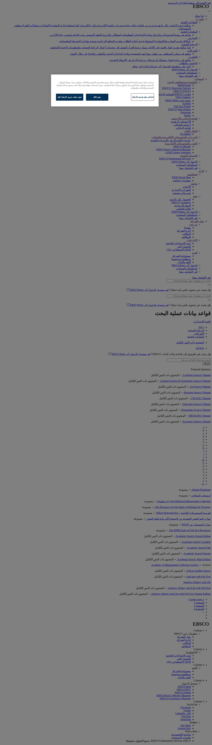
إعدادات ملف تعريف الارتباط (143, 97)
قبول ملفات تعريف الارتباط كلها (69, 97)
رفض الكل (97, 97)
